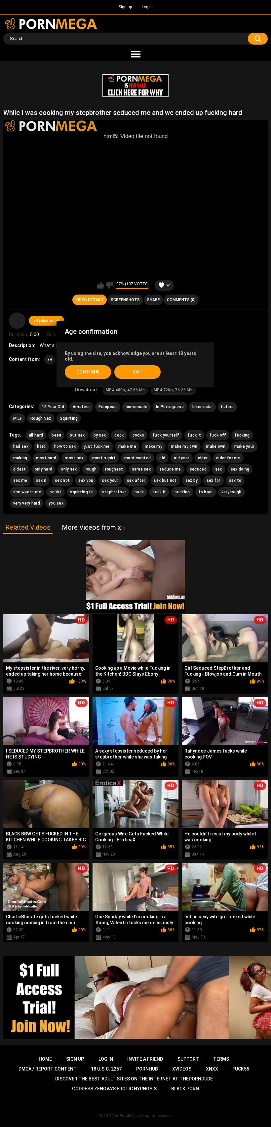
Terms (221, 1059)
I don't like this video (109, 285)
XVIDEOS (181, 1069)
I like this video (100, 285)
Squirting (69, 418)
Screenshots (125, 300)
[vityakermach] (17, 320)
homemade (136, 407)
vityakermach (46, 320)
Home (45, 1059)
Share (153, 300)
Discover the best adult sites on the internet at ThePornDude (134, 1078)
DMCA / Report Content (48, 1069)
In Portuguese (170, 407)
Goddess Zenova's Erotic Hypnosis (114, 1088)
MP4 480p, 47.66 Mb (125, 390)
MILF (17, 418)
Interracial (202, 407)
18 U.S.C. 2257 (106, 1069)
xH (50, 359)
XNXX (212, 1069)
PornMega (129, 1115)
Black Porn (185, 1088)
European (107, 407)
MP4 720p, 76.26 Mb (173, 390)
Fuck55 (240, 1069)
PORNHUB (147, 1069)
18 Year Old (53, 407)
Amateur (81, 407)
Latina (227, 407)
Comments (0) (181, 300)
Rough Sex (40, 418)
